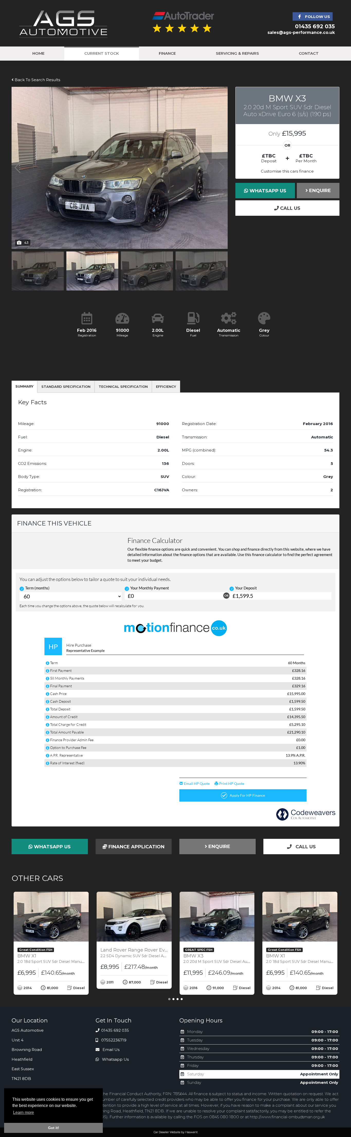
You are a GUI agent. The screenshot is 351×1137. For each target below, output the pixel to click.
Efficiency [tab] (166, 386)
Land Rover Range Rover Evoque (154, 952)
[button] (221, 167)
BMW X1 (75, 958)
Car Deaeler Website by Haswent (176, 1132)
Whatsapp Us (267, 191)
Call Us (289, 208)
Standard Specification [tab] (65, 386)
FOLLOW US (317, 16)
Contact (309, 53)
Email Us (110, 1049)
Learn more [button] (23, 1112)
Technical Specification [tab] (123, 386)
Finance (167, 53)
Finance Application (135, 847)
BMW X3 (242, 958)
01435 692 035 (315, 26)
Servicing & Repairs (237, 53)
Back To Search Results (37, 79)
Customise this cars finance (287, 171)
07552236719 (113, 1040)
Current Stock (101, 53)
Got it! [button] (53, 1128)
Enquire (319, 190)
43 (26, 242)
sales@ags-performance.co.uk (301, 32)
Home (38, 53)
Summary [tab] (24, 386)
